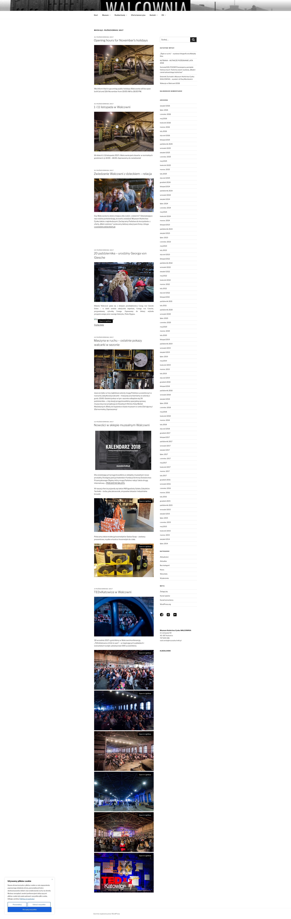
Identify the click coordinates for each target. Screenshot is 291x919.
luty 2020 (163, 335)
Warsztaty (163, 574)
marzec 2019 (165, 369)
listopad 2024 (165, 186)
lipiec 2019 (164, 356)
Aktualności (164, 557)
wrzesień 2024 (165, 195)
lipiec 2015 (164, 518)
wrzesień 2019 (165, 348)
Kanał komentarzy (166, 600)
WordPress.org (165, 604)
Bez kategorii (164, 565)
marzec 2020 (165, 331)
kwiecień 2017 (165, 467)
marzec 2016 (165, 492)
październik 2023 (166, 229)
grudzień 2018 (165, 382)
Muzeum (105, 15)
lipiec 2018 (164, 403)
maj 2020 (163, 327)
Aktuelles (163, 561)
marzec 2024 (165, 220)
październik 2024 (166, 191)
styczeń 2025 (165, 178)
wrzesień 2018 (165, 395)
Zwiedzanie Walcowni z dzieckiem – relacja (123, 174)
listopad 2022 (165, 259)
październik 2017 (166, 441)
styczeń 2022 (165, 293)
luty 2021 (163, 305)
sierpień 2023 (165, 233)
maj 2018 (163, 412)
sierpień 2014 (165, 539)
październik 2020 (166, 310)
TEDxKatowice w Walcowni (112, 592)
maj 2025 (163, 161)
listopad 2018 (165, 386)
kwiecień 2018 (165, 416)
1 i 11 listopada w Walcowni (112, 107)
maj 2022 (163, 276)
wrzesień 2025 (165, 148)
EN (163, 15)
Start (96, 15)
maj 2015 (163, 526)
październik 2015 (166, 505)
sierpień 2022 (165, 271)
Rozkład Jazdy (120, 15)
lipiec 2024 (164, 203)
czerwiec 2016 (165, 488)
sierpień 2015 (165, 514)
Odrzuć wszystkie (39, 904)
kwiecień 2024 (165, 216)
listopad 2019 (165, 339)
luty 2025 (163, 174)
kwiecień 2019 (165, 365)
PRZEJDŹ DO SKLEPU (115, 483)
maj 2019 (163, 361)
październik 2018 (166, 390)
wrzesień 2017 (165, 446)
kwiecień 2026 (165, 123)
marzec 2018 (165, 420)
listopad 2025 (165, 140)
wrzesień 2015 (165, 509)
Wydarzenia (164, 578)
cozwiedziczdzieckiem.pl (104, 227)
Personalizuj (17, 904)
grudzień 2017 (165, 433)
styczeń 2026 (165, 135)
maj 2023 (163, 246)
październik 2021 (166, 301)
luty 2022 (163, 288)
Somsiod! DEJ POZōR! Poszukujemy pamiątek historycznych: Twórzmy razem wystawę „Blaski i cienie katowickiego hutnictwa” (177, 69)
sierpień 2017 (165, 450)
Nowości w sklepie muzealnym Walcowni (122, 425)
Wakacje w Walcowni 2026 (170, 83)
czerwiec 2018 (165, 407)
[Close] (52, 879)
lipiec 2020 (164, 318)
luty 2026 (163, 131)
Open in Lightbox (105, 321)
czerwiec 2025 (165, 157)
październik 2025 (166, 144)
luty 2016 (163, 497)
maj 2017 (163, 463)
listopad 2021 (165, 297)
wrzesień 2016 (165, 484)
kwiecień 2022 (165, 280)
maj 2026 (163, 118)
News (162, 570)
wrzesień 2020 (165, 314)
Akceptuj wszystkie (30, 909)
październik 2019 (166, 344)
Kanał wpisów (165, 596)
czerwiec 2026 (165, 114)
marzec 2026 (165, 127)
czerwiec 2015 (165, 522)
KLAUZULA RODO (165, 650)
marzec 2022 (165, 284)
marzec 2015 (165, 535)
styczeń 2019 (165, 378)
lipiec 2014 (164, 543)
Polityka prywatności (26, 899)
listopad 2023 (165, 225)
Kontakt (153, 15)
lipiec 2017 (164, 454)
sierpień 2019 (165, 352)
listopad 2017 (165, 437)
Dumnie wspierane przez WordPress (106, 914)
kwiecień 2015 (165, 531)
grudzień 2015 (165, 501)
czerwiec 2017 (165, 458)
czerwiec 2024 (165, 208)
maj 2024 (163, 212)
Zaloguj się (164, 591)
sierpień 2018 (165, 399)
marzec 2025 (165, 169)
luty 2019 (163, 373)
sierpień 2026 (165, 106)
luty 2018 (163, 424)
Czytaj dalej (99, 325)
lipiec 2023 (164, 237)
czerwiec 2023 (165, 242)
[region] (30, 895)
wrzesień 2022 (165, 267)
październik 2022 (166, 263)
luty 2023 (163, 250)
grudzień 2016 (165, 480)
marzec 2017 (165, 471)
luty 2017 (163, 475)
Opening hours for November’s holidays (121, 40)
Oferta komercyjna (138, 15)
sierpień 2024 (165, 199)
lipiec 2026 (164, 110)
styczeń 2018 (165, 429)
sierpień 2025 (165, 152)
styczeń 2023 (165, 254)
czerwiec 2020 (165, 322)
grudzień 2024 (165, 182)
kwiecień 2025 (165, 165)
